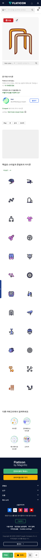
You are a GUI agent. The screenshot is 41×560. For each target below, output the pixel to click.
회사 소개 (5, 500)
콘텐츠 (4, 486)
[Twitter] (15, 510)
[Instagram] (26, 510)
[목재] (11, 388)
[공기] (11, 332)
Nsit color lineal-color (16, 112)
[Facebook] (10, 510)
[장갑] (11, 350)
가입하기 (20, 521)
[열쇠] (30, 369)
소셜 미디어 (20, 505)
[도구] (30, 294)
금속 (15, 123)
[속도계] (11, 294)
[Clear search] (27, 9)
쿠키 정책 (31, 526)
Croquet (5, 108)
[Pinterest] (20, 510)
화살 (5, 123)
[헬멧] (11, 181)
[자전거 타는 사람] (30, 332)
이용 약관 (10, 526)
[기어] (30, 238)
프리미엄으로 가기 (20, 477)
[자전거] (30, 181)
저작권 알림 (14, 529)
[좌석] (30, 313)
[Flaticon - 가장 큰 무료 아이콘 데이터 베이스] (17, 3)
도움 (3, 495)
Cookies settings (26, 529)
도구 (3, 490)
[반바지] (11, 257)
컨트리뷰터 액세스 (20, 471)
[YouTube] (31, 510)
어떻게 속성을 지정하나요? (11, 93)
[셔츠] (30, 219)
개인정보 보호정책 (20, 526)
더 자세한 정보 (9, 85)
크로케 (22, 123)
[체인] (11, 200)
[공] (11, 369)
